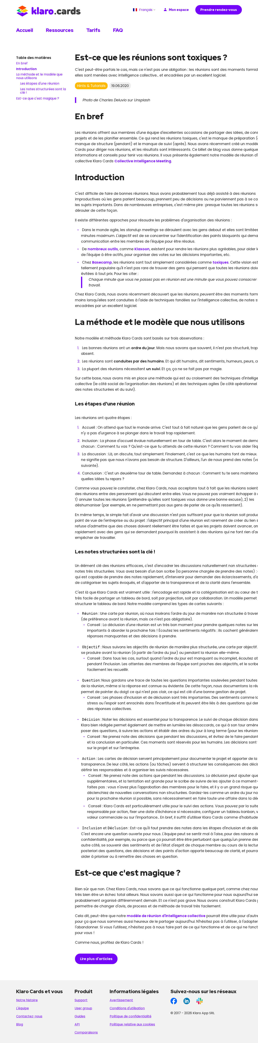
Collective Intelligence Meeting (142, 161)
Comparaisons (86, 1032)
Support (81, 1000)
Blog (19, 1024)
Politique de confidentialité (130, 1016)
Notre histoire (27, 1000)
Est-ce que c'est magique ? (37, 98)
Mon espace (179, 10)
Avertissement (121, 1000)
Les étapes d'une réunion (39, 83)
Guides (80, 1016)
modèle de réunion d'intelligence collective (166, 915)
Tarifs (93, 30)
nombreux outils (103, 249)
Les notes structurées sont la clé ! (43, 91)
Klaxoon (142, 249)
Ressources (59, 30)
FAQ (118, 30)
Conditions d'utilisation (127, 1008)
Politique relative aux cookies (132, 1024)
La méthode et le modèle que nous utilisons (39, 76)
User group (83, 1008)
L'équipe (22, 1008)
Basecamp (102, 262)
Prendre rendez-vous (218, 10)
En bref (22, 63)
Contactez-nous (29, 1016)
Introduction (26, 69)
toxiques (221, 262)
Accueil (24, 30)
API (77, 1024)
